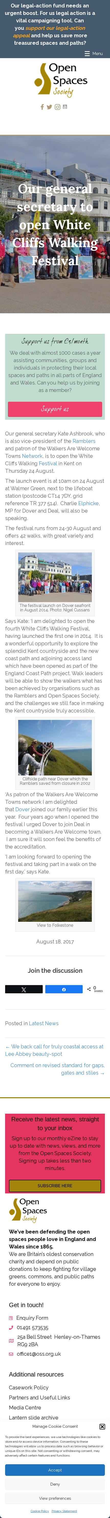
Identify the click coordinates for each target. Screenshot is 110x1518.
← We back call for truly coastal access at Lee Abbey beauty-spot (54, 1050)
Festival (48, 463)
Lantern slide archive (33, 1418)
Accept (55, 1470)
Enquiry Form (32, 1318)
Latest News (44, 1023)
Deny (55, 1484)
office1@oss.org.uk (39, 1354)
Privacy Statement (64, 1511)
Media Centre (25, 1408)
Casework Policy (29, 1388)
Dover (22, 809)
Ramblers (83, 441)
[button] (102, 1426)
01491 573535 (32, 1327)
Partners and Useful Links (39, 1398)
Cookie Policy (40, 1511)
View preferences (55, 1498)
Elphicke (88, 503)
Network (32, 456)
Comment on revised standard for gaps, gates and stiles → (57, 1069)
